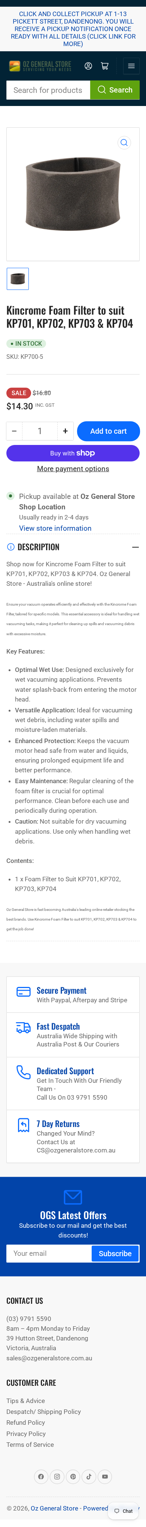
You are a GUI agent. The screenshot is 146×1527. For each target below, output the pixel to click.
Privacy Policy (26, 1433)
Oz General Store (54, 1508)
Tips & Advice (25, 1401)
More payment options (73, 469)
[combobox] (73, 90)
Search (121, 90)
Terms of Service (30, 1444)
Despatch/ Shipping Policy (43, 1411)
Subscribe (115, 1253)
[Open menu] (131, 66)
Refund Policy (25, 1422)
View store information (55, 528)
